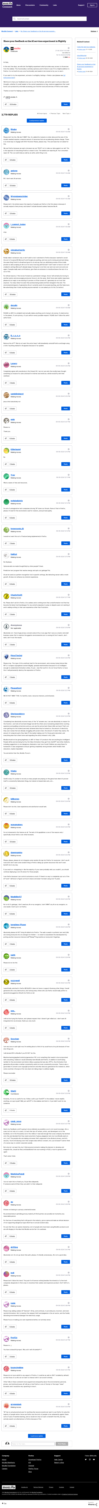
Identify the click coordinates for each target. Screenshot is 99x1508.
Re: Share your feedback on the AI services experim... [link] (38, 31)
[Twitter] (86, 1459)
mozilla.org (24, 1487)
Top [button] (5, 1503)
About (4, 1460)
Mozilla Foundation (9, 1466)
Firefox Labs (81, 49)
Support (81, 5)
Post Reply (62, 1444)
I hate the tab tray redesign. (86, 47)
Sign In (92, 5)
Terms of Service (38, 1487)
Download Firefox (34, 1460)
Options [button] (93, 31)
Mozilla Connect (7, 5)
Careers (4, 1469)
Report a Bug (59, 1463)
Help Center (58, 1460)
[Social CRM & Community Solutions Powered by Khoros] (92, 1504)
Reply (66, 104)
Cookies (61, 1487)
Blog (30, 1472)
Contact (72, 1487)
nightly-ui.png (10, 97)
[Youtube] (94, 1459)
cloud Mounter (82, 55)
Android (31, 1466)
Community (44, 5)
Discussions (30, 5)
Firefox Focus (33, 1469)
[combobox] (49, 18)
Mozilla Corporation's (11, 1492)
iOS (29, 1463)
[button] (6, 104)
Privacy (51, 1487)
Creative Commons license (70, 1494)
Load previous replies (36, 120)
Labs (55, 5)
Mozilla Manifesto (8, 1463)
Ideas (18, 5)
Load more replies (37, 1436)
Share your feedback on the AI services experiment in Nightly (86, 66)
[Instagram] (90, 1459)
